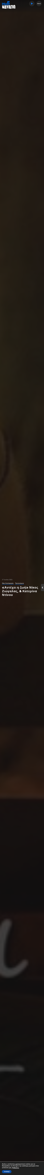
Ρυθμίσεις (15, 1168)
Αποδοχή (6, 1171)
